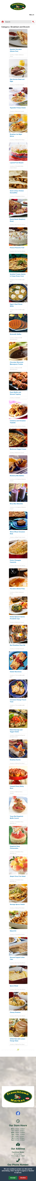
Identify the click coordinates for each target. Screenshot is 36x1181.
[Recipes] (3, 21)
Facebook (18, 1113)
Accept (12, 1178)
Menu (31, 15)
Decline (23, 1178)
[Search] (33, 21)
